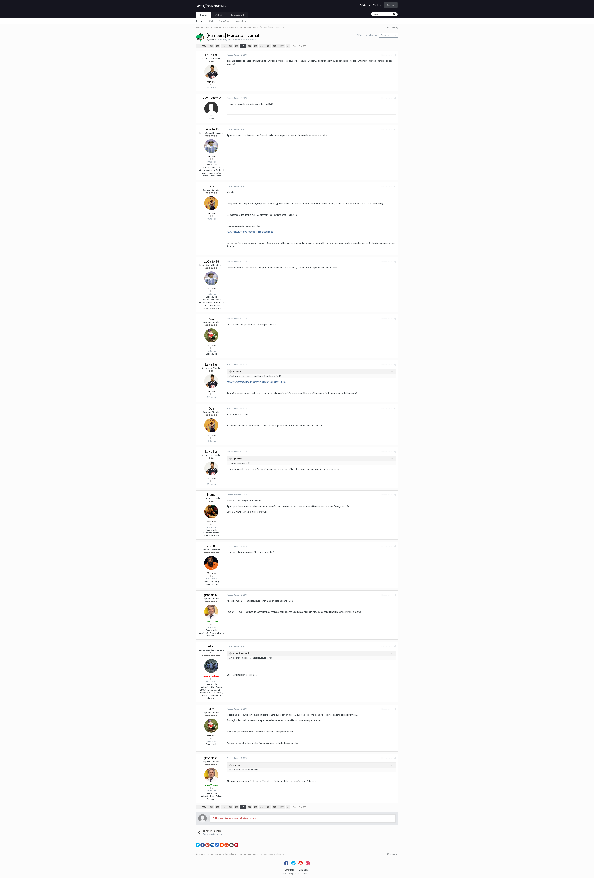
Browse (203, 15)
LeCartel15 (211, 129)
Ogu (211, 186)
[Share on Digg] (212, 845)
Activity (219, 15)
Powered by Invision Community (297, 873)
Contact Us (304, 870)
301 (268, 46)
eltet (211, 646)
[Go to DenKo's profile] (200, 37)
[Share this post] (395, 55)
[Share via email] (231, 845)
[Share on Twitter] (198, 845)
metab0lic (211, 546)
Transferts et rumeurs (245, 39)
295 (230, 46)
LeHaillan (211, 55)
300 (261, 46)
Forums (200, 21)
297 (242, 46)
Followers (385, 35)
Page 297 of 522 (300, 46)
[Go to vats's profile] (211, 335)
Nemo (211, 495)
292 (211, 46)
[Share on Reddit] (222, 845)
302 (274, 46)
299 (255, 46)
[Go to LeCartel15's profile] (211, 146)
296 (236, 46)
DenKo (212, 39)
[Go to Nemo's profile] (211, 511)
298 (249, 46)
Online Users (224, 21)
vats (211, 318)
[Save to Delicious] (217, 845)
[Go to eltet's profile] (211, 666)
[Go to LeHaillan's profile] (211, 72)
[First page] (198, 46)
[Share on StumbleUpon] (226, 845)
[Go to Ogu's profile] (211, 203)
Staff (211, 21)
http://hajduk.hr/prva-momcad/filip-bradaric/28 (250, 232)
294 (223, 46)
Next (282, 46)
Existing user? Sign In (370, 5)
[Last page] (288, 46)
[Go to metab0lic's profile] (211, 563)
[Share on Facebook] (202, 845)
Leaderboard (242, 21)
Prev (204, 46)
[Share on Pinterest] (236, 845)
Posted (237, 55)
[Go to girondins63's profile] (211, 612)
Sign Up (390, 5)
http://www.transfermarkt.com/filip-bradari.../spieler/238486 (256, 382)
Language (290, 870)
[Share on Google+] (207, 845)
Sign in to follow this (368, 35)
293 (217, 46)
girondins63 (211, 595)
